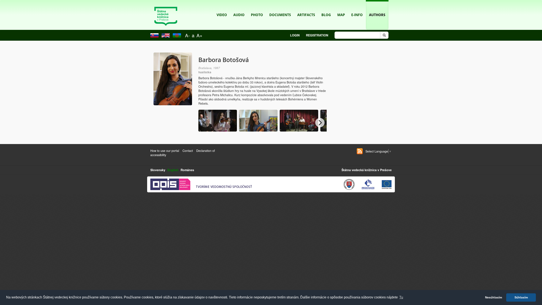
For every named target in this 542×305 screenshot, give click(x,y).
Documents (280, 14)
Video (222, 14)
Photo (257, 14)
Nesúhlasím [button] (493, 297)
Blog (326, 14)
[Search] (384, 35)
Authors (377, 14)
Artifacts (306, 14)
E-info (357, 14)
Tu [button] (401, 297)
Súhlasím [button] (521, 297)
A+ (199, 35)
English (172, 170)
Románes (187, 170)
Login (295, 35)
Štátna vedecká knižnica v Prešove (367, 170)
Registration (317, 35)
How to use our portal (164, 150)
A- (187, 35)
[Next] (320, 122)
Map (341, 14)
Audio (239, 14)
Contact (188, 150)
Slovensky (157, 170)
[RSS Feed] (359, 151)
